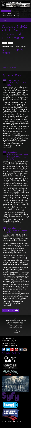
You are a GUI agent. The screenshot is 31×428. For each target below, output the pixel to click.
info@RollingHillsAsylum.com (9, 345)
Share (5, 42)
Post (11, 42)
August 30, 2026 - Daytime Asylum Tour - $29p (17, 82)
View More (8, 310)
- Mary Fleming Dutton (16, 331)
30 (4, 81)
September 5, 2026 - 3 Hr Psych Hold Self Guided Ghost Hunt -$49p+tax (17, 230)
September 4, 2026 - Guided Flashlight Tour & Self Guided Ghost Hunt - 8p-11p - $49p (16, 155)
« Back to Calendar (9, 67)
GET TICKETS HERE (12, 51)
